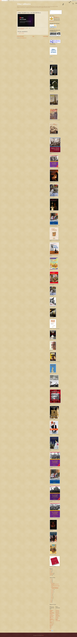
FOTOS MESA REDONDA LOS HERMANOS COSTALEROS (54, 588)
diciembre (52, 583)
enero (52, 598)
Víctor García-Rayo (58, 620)
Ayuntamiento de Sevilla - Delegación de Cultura (52, 613)
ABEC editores (57, 610)
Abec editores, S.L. (57, 17)
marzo (52, 596)
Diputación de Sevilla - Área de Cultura (52, 617)
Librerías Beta (51, 624)
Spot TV (51, 575)
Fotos (50, 572)
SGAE (50, 628)
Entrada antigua (45, 36)
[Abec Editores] (52, 60)
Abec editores (24, 4)
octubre (52, 590)
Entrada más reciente (20, 36)
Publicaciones (51, 574)
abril (51, 595)
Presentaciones (51, 573)
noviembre (52, 589)
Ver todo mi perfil (52, 21)
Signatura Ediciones (57, 619)
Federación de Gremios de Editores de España (52, 619)
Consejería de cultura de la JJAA (52, 615)
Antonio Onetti (57, 612)
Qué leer (51, 627)
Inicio (33, 36)
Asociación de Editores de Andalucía (51, 611)
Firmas (50, 571)
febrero (52, 597)
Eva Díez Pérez (57, 613)
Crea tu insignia (51, 61)
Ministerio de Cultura (51, 626)
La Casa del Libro (52, 623)
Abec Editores (51, 56)
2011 (51, 582)
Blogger (43, 635)
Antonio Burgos (57, 611)
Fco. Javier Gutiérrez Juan (57, 614)
